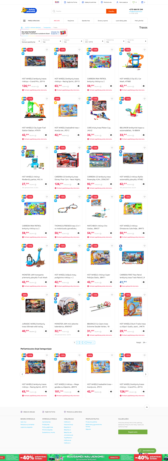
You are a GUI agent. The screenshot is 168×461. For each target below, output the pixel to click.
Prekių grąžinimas (47, 427)
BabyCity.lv (67, 430)
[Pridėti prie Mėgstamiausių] (47, 49)
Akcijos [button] (57, 20)
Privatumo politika (91, 422)
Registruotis (132, 432)
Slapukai (88, 429)
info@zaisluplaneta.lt (135, 11)
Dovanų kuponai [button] (103, 20)
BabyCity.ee (67, 432)
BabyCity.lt (67, 427)
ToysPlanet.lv (68, 437)
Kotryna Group (68, 424)
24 (144, 342)
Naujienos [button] (71, 20)
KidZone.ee (67, 440)
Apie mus (23, 422)
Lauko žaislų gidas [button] (121, 20)
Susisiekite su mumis (48, 432)
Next (145, 374)
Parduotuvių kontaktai (27, 424)
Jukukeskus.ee (68, 435)
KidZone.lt (67, 422)
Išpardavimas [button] (86, 20)
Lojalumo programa (26, 427)
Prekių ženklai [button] (139, 20)
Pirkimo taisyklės (47, 430)
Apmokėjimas (46, 422)
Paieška (111, 11)
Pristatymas (45, 424)
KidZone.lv (67, 443)
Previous (22, 374)
